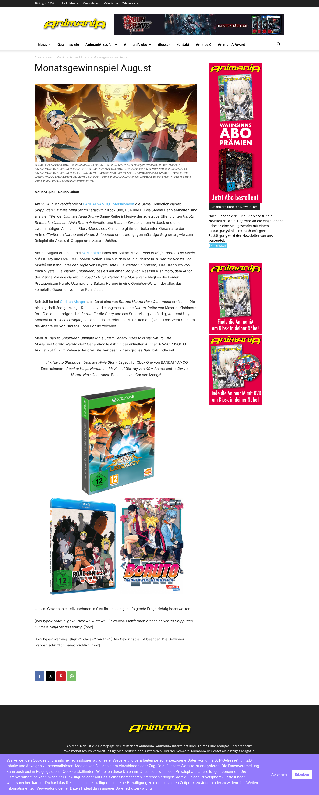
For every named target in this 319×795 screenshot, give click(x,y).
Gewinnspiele (68, 44)
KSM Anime (91, 253)
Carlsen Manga (72, 301)
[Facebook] (39, 676)
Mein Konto (111, 3)
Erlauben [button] (302, 774)
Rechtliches (68, 3)
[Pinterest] (61, 676)
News (42, 44)
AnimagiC (203, 44)
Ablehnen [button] (279, 774)
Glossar (164, 44)
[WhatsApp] (71, 676)
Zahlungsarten (131, 3)
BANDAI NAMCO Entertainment (108, 204)
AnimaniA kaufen (99, 44)
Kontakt (182, 44)
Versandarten (91, 3)
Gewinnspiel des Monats (73, 57)
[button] (278, 45)
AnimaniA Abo (135, 44)
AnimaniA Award (231, 44)
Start (38, 57)
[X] (50, 676)
